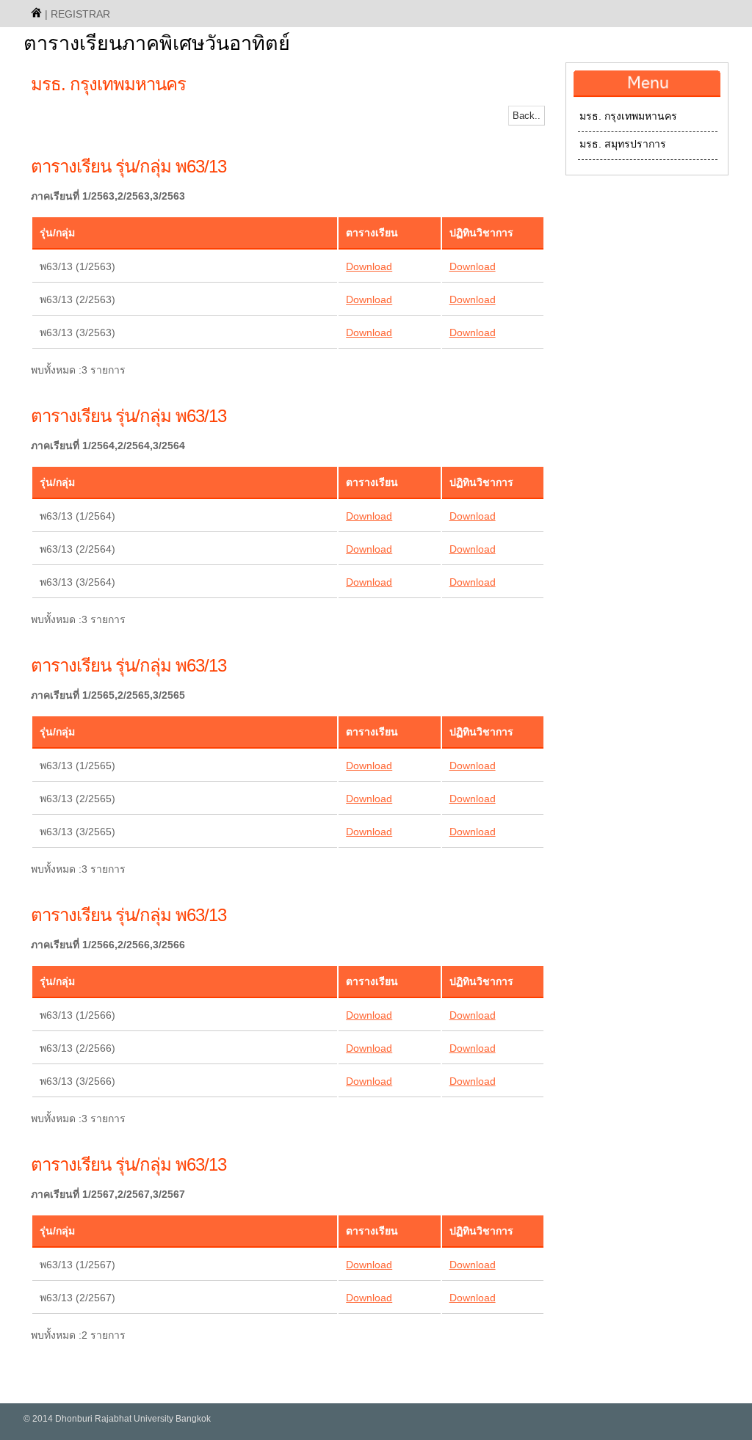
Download (369, 266)
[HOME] (36, 12)
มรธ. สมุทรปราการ (622, 144)
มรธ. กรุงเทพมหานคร (628, 116)
